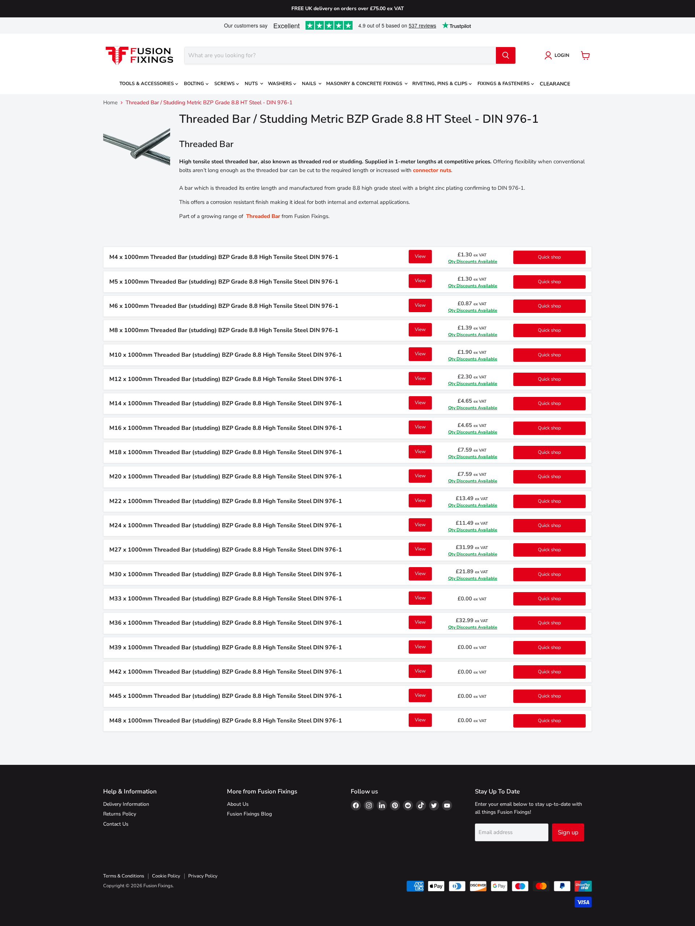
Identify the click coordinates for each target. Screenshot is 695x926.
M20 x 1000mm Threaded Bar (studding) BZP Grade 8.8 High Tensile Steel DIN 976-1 (225, 477)
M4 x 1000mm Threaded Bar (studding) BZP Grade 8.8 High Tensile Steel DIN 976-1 (223, 257)
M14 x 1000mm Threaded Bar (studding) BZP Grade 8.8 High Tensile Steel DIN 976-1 (225, 403)
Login (562, 55)
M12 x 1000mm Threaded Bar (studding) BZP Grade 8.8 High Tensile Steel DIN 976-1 (225, 379)
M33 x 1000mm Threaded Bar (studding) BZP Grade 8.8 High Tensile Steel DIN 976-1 (225, 599)
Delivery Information (126, 804)
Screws (225, 83)
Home (110, 103)
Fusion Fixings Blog (249, 813)
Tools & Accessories (147, 83)
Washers (280, 83)
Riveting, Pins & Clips (440, 83)
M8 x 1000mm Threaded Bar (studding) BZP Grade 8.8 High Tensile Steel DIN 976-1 (223, 330)
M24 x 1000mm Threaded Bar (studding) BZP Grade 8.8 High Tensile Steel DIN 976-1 (225, 525)
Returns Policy (119, 813)
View (420, 256)
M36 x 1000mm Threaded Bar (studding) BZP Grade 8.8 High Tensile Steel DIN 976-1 (225, 623)
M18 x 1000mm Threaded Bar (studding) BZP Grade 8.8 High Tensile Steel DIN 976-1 (225, 452)
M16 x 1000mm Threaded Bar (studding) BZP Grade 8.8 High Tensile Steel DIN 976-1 (225, 428)
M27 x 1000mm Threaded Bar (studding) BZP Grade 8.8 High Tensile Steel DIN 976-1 (225, 550)
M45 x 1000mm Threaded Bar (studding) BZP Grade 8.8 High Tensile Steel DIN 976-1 (225, 696)
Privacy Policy (203, 876)
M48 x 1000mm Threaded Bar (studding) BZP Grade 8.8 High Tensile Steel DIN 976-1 (225, 721)
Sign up (568, 832)
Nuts (252, 83)
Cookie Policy (166, 876)
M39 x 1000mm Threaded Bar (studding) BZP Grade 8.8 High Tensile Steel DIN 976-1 (225, 647)
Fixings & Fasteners (504, 83)
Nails (309, 83)
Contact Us (116, 824)
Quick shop (549, 257)
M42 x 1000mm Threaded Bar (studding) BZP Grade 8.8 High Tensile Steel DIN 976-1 (225, 672)
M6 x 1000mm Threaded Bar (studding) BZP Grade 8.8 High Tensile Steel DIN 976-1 (223, 306)
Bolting (195, 83)
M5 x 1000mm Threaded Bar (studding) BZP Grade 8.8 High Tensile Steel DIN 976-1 (223, 282)
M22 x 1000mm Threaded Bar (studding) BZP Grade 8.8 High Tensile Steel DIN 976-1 (225, 501)
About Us (238, 804)
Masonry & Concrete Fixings (365, 83)
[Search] (505, 55)
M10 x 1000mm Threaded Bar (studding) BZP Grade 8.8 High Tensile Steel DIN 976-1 (225, 355)
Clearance (555, 83)
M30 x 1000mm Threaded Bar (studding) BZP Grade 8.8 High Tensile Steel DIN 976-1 (225, 574)
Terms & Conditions (123, 876)
